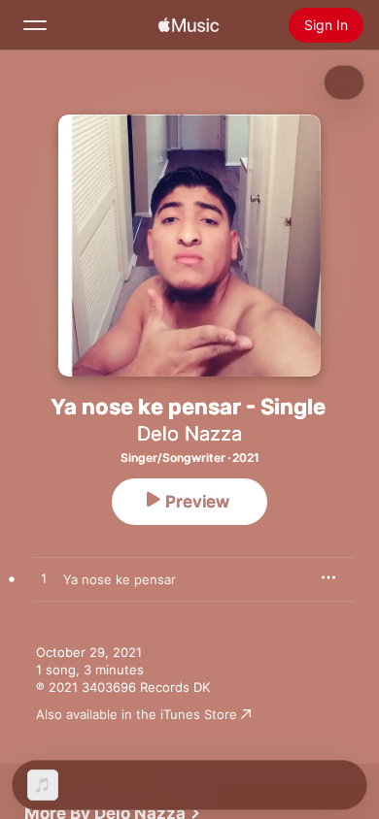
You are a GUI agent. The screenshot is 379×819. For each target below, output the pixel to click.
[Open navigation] (35, 25)
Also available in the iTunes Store (136, 714)
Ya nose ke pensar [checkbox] (119, 579)
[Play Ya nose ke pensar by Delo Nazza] (43, 579)
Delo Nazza (189, 433)
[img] (188, 25)
